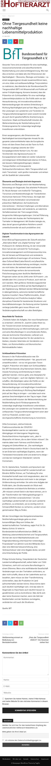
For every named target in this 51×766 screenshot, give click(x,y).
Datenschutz (35, 759)
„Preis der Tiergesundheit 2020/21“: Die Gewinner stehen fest (39, 639)
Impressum (45, 759)
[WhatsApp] (21, 41)
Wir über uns (17, 759)
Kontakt (25, 759)
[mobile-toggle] (4, 10)
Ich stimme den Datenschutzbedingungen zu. (23, 740)
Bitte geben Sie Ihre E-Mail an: (14, 732)
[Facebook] (4, 41)
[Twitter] (10, 41)
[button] (47, 10)
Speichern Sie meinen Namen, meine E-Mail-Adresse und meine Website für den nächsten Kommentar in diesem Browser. (25, 701)
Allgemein (11, 16)
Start (4, 16)
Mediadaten (6, 759)
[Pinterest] (15, 41)
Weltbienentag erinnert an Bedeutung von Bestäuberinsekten (12, 639)
